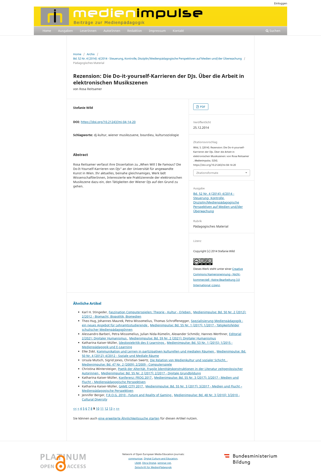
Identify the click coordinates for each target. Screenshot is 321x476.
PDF (202, 107)
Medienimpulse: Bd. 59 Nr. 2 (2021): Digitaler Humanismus (172, 338)
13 (110, 408)
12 (106, 408)
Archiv (91, 54)
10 (97, 408)
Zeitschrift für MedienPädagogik (153, 467)
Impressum (157, 31)
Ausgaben (65, 31)
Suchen (274, 31)
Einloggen (280, 3)
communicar (135, 458)
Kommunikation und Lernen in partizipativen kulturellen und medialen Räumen (156, 351)
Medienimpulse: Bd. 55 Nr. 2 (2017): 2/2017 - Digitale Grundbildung (151, 373)
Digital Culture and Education (161, 458)
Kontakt (178, 31)
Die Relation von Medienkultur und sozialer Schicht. (188, 360)
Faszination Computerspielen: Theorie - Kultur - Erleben (150, 312)
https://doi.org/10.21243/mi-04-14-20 (108, 122)
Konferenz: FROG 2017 (135, 377)
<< (75, 408)
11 (102, 408)
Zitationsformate (207, 173)
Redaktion (134, 31)
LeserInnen (88, 31)
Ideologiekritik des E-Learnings (142, 343)
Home (47, 31)
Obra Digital (149, 462)
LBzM (138, 462)
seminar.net (164, 462)
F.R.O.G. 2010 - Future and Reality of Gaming (139, 395)
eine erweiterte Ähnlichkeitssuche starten (128, 418)
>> (117, 408)
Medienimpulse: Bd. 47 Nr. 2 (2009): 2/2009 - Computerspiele (127, 364)
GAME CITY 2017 (131, 386)
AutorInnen (112, 31)
